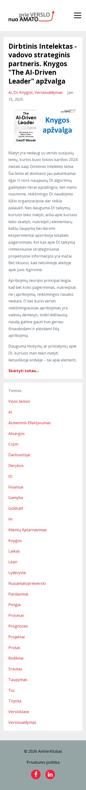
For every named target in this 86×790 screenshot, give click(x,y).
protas (14, 647)
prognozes (18, 626)
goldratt (15, 508)
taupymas (17, 679)
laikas (14, 551)
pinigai (14, 604)
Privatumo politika (43, 762)
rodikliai (15, 658)
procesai (16, 615)
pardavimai (18, 594)
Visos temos (19, 401)
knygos (26, 92)
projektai (16, 637)
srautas (15, 669)
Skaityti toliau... (23, 370)
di (15, 92)
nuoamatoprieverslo (27, 583)
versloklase (18, 711)
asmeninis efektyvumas (29, 422)
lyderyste (17, 572)
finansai (15, 487)
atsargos (16, 433)
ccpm (13, 444)
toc (11, 690)
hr (10, 519)
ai (10, 92)
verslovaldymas (49, 92)
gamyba (15, 497)
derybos (16, 465)
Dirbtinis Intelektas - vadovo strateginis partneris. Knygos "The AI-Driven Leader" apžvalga (42, 64)
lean (12, 561)
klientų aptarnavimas (27, 529)
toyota (14, 701)
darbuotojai (19, 454)
